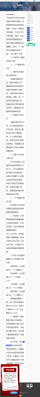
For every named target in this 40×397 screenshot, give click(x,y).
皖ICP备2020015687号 (26, 392)
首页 (9, 0)
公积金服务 (13, 0)
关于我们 (24, 0)
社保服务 (11, 0)
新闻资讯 (22, 0)
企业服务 (18, 0)
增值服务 (15, 0)
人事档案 (20, 0)
